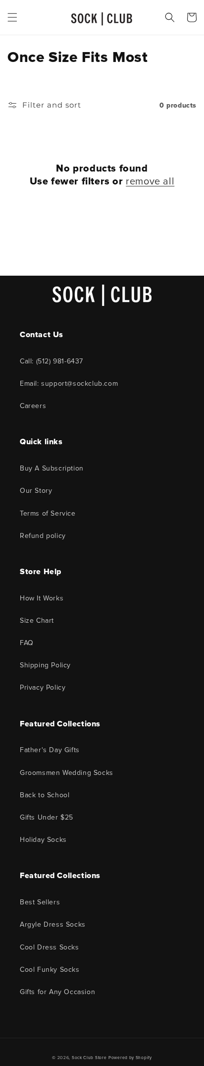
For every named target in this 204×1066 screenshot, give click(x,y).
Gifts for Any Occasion (57, 992)
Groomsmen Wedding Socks (66, 773)
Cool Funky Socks (50, 969)
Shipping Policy (45, 665)
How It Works (41, 598)
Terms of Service (48, 513)
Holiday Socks (43, 839)
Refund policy (43, 536)
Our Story (36, 490)
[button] (12, 17)
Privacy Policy (42, 687)
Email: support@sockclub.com (69, 383)
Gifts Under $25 (46, 817)
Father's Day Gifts (50, 750)
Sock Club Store (89, 1057)
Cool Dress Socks (49, 947)
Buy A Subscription (52, 468)
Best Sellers (40, 902)
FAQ (27, 643)
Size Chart (37, 620)
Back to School (44, 795)
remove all (150, 181)
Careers (33, 406)
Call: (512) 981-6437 (51, 361)
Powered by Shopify (130, 1057)
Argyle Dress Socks (53, 924)
